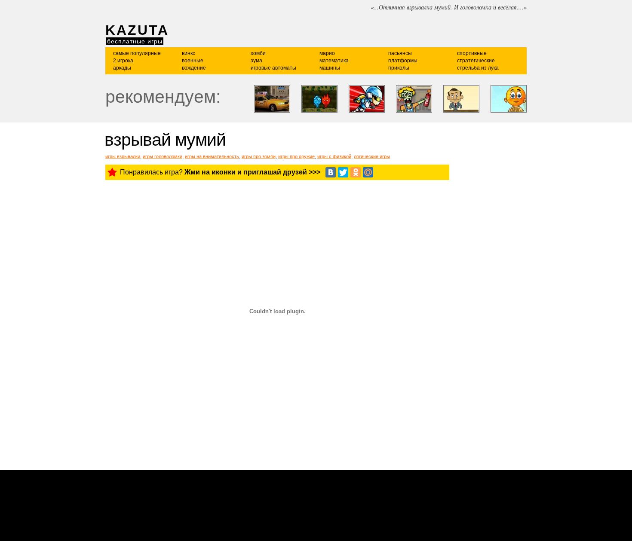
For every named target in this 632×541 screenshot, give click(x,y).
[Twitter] (343, 172)
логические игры (372, 156)
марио (327, 53)
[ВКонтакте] (330, 172)
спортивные (472, 53)
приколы (398, 68)
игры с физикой (334, 156)
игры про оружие (296, 156)
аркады (122, 68)
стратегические (476, 61)
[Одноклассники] (355, 172)
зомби (258, 53)
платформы (402, 61)
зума (256, 61)
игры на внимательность (212, 156)
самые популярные (137, 53)
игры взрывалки (122, 156)
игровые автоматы (273, 68)
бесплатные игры (135, 41)
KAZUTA (137, 30)
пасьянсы (400, 53)
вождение (194, 68)
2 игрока (123, 61)
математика (334, 61)
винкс (188, 53)
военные (192, 61)
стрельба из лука (478, 68)
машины (329, 68)
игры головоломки (162, 156)
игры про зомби (259, 156)
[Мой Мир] (368, 172)
